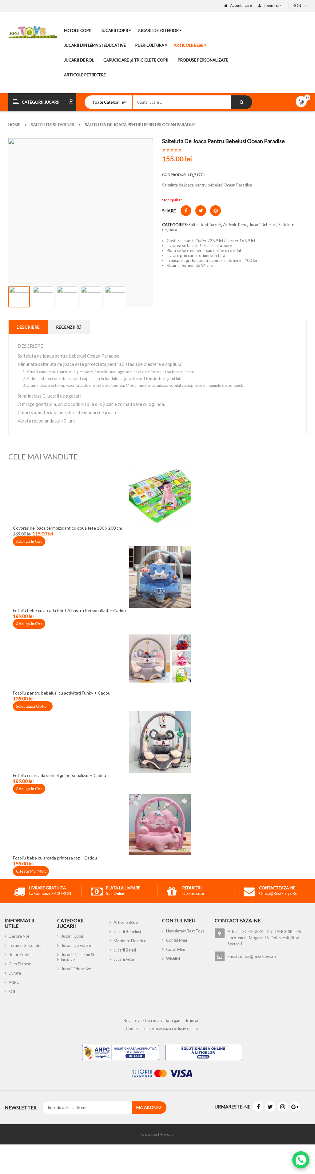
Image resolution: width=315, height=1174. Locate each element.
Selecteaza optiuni (33, 706)
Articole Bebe (235, 224)
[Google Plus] (295, 1106)
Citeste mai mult (31, 871)
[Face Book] (258, 1106)
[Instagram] (282, 1106)
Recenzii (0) (69, 327)
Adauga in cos (29, 541)
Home (14, 124)
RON (297, 5)
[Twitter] (270, 1106)
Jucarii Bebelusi (263, 224)
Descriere (28, 327)
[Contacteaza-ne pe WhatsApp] (300, 1159)
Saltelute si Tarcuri (52, 124)
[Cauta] (241, 102)
